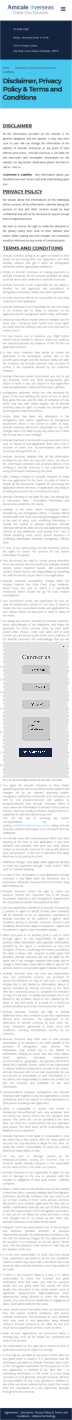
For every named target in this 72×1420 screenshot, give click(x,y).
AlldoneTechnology (43, 1416)
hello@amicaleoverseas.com (30, 825)
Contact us (36, 657)
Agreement (11, 1412)
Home (6, 67)
